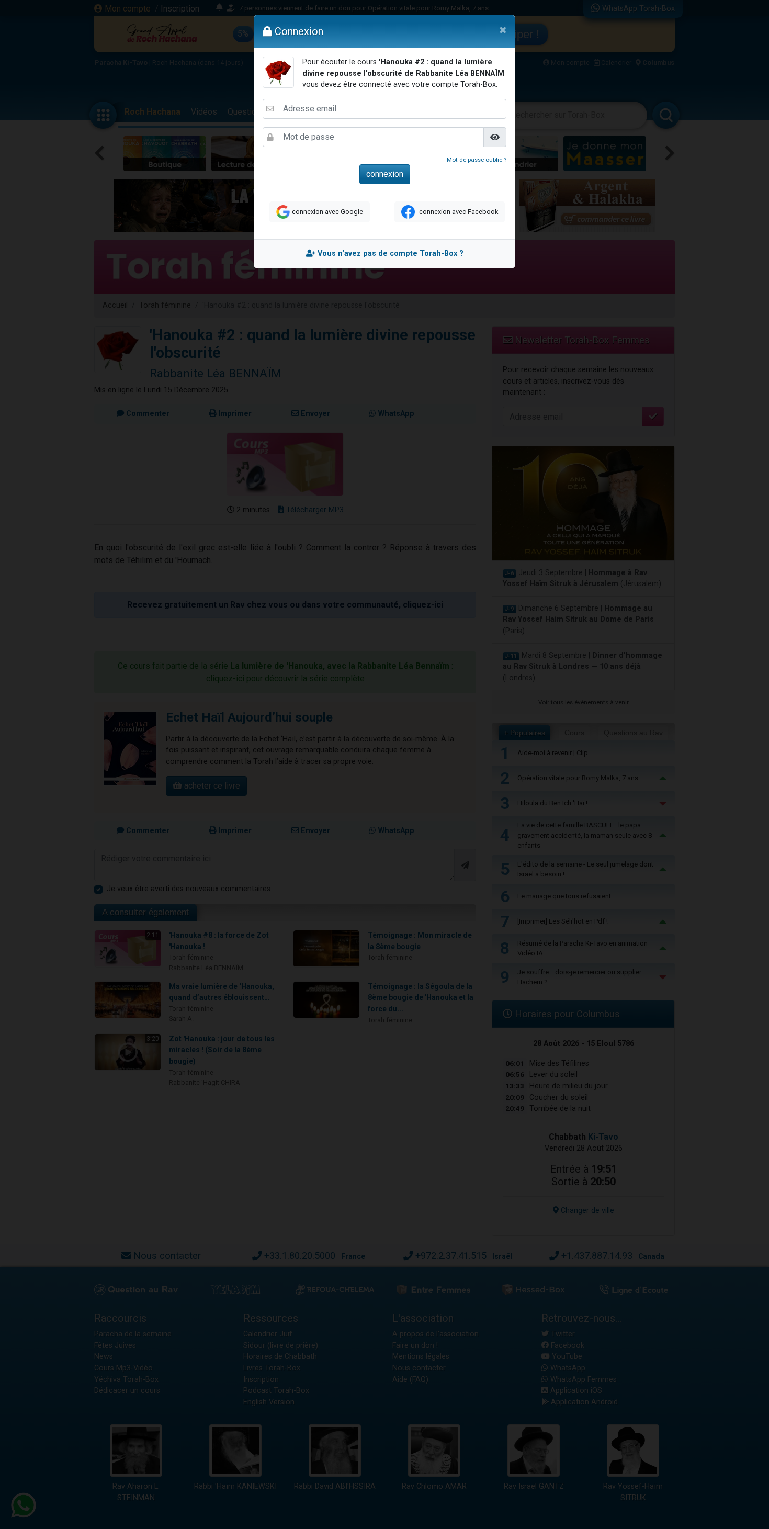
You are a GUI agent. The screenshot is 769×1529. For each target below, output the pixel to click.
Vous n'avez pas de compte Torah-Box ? (389, 253)
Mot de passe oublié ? (476, 159)
